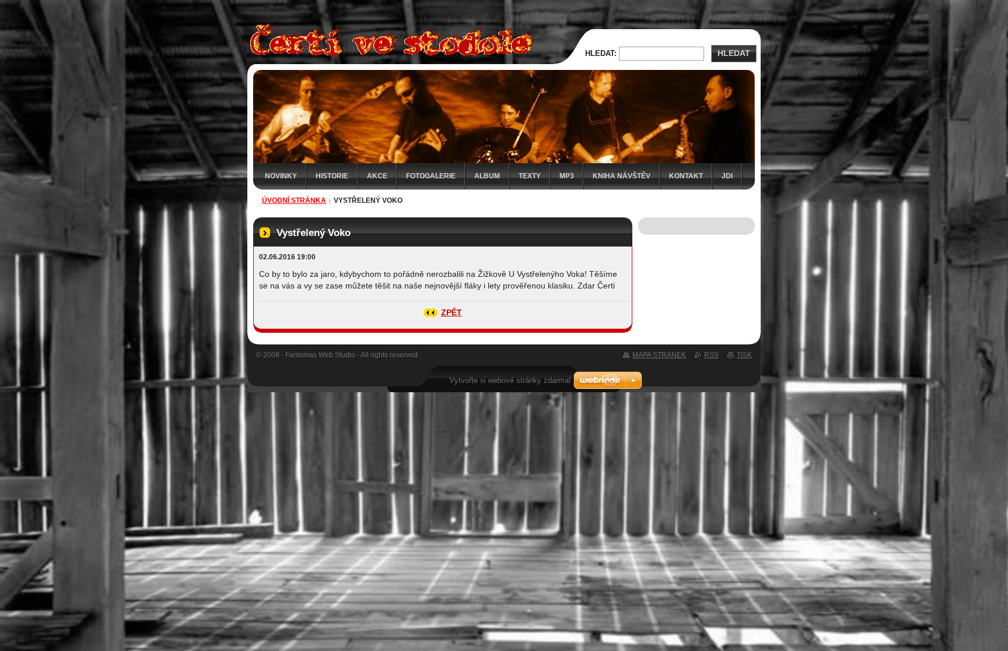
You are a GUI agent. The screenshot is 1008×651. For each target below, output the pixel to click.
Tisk (744, 355)
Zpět (451, 312)
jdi (727, 176)
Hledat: (601, 53)
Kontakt (686, 176)
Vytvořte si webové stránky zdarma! (510, 380)
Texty (530, 176)
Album (487, 176)
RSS (711, 355)
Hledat (734, 53)
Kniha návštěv (621, 176)
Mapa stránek (659, 355)
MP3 (566, 176)
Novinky (281, 176)
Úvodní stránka (294, 200)
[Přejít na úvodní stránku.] (389, 57)
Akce (377, 176)
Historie (332, 176)
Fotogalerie (431, 176)
